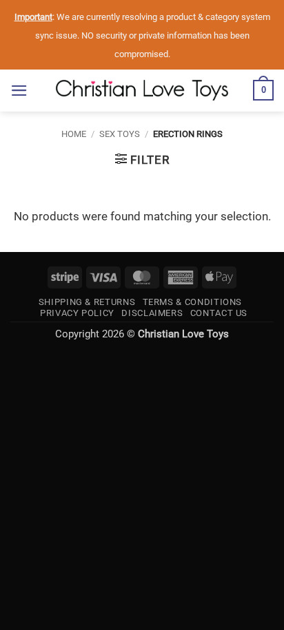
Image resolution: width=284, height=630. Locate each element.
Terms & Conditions (193, 302)
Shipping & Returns (87, 302)
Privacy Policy (77, 313)
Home (73, 134)
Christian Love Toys (183, 334)
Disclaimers (152, 313)
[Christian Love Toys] (142, 90)
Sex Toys (119, 134)
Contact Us (218, 313)
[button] (19, 90)
